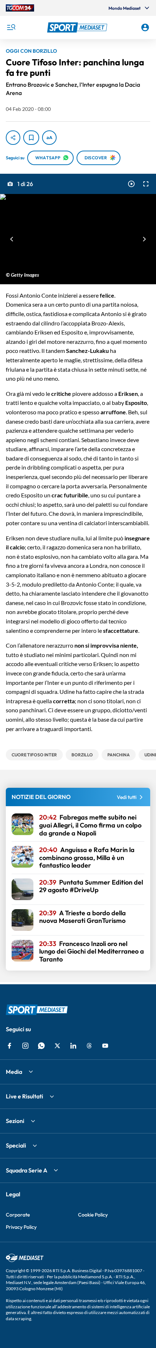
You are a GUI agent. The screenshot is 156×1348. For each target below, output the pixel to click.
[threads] (89, 1045)
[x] (57, 1045)
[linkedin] (73, 1045)
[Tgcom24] (20, 8)
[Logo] (78, 27)
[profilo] (145, 27)
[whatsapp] (41, 1045)
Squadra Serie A (26, 1170)
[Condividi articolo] (13, 137)
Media (14, 1071)
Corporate (18, 1214)
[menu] (11, 27)
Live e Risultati (24, 1096)
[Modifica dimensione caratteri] (49, 137)
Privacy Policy (21, 1227)
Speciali (16, 1145)
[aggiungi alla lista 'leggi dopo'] (31, 137)
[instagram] (25, 1045)
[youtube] (105, 1045)
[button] (78, 27)
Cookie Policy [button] (93, 1214)
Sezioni (15, 1120)
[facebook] (9, 1045)
